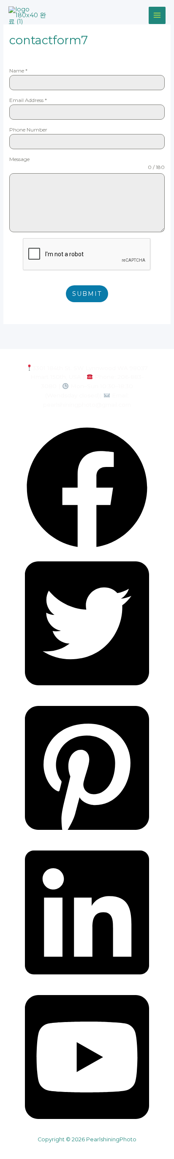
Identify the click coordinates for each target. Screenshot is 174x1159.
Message (19, 159)
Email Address (28, 100)
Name (18, 70)
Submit (87, 294)
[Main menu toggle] (157, 15)
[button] (87, 547)
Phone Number (28, 129)
